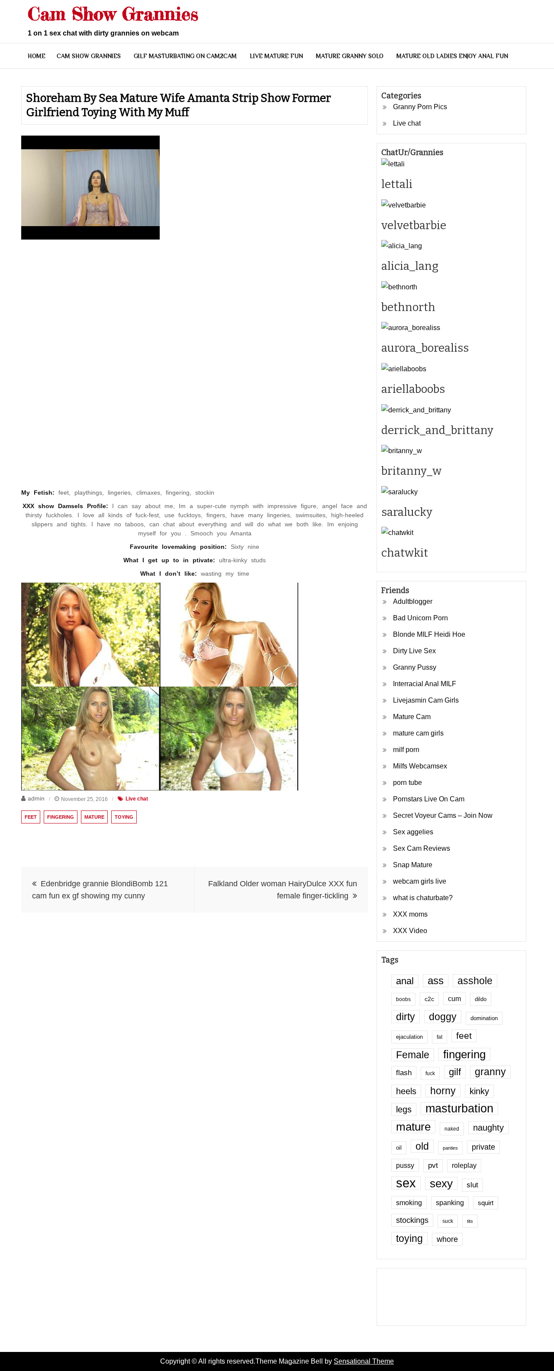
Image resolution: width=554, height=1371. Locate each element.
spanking (450, 1202)
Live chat (137, 798)
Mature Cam (412, 716)
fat (439, 1037)
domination (484, 1018)
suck (447, 1221)
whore (447, 1239)
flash (404, 1072)
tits (470, 1221)
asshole (475, 980)
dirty (405, 1016)
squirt (485, 1202)
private (483, 1147)
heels (406, 1091)
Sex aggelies (413, 832)
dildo (480, 999)
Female (412, 1054)
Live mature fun (276, 55)
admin (36, 798)
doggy (443, 1016)
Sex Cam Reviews (421, 848)
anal (405, 981)
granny (490, 1071)
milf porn (406, 749)
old (422, 1146)
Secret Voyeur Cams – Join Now (443, 815)
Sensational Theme (364, 1361)
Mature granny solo (349, 55)
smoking (409, 1202)
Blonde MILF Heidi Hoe (429, 634)
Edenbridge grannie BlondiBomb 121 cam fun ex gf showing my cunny (100, 889)
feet (31, 817)
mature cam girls (418, 733)
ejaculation (409, 1037)
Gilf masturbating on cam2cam (185, 55)
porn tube (407, 782)
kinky (479, 1091)
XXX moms (410, 914)
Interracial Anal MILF (424, 683)
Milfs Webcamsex (420, 766)
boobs (403, 999)
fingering (60, 817)
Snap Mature (412, 865)
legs (404, 1109)
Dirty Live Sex (414, 651)
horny (443, 1090)
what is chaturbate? (423, 897)
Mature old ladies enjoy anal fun (452, 55)
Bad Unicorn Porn (420, 618)
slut (472, 1185)
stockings (412, 1220)
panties (450, 1148)
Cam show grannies (89, 55)
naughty (488, 1127)
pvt (433, 1165)
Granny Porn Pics (420, 106)
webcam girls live (419, 881)
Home (36, 55)
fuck (430, 1073)
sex (406, 1183)
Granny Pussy (414, 667)
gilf (455, 1071)
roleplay (464, 1165)
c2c (429, 998)
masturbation (459, 1108)
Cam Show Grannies (113, 14)
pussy (405, 1165)
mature (94, 817)
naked (451, 1128)
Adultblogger (412, 601)
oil (399, 1148)
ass (436, 980)
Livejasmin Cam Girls (426, 700)
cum (454, 998)
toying (124, 817)
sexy (441, 1183)
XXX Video (410, 930)
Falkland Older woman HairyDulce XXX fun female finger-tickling (282, 889)
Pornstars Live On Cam (428, 799)
